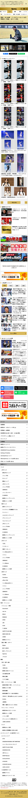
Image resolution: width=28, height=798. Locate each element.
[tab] (4, 11)
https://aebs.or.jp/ (4, 787)
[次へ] (2, 33)
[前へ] (26, 33)
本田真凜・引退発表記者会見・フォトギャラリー (13, 197)
